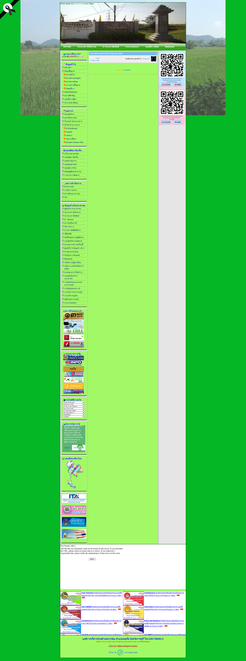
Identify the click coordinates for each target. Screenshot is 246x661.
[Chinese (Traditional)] (68, 56)
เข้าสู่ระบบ (146, 59)
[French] (73, 56)
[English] (70, 56)
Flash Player (78, 4)
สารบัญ (92, 60)
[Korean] (82, 56)
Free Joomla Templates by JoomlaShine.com (123, 659)
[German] (75, 56)
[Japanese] (80, 56)
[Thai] (63, 56)
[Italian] (77, 56)
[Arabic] (65, 56)
